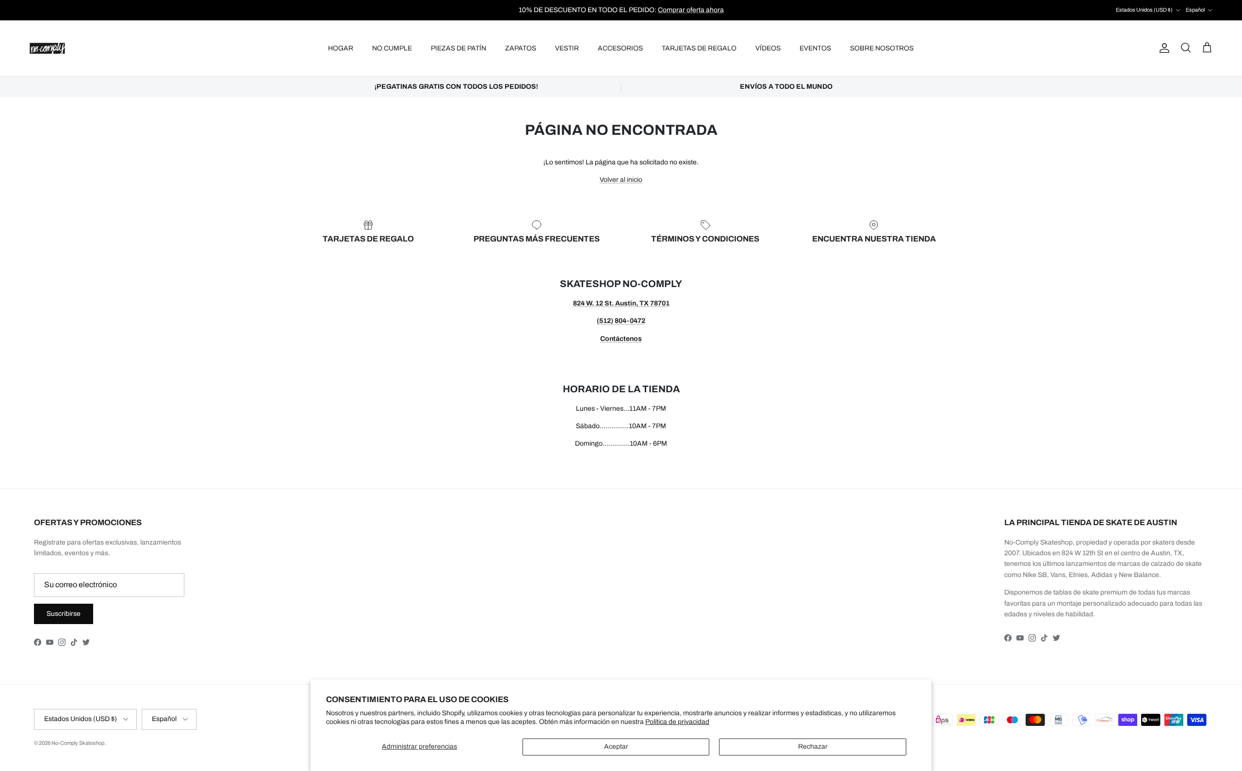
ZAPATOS (520, 48)
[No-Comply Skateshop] (47, 48)
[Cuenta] (1162, 48)
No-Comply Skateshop (77, 743)
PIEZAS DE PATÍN (458, 48)
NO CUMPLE (392, 48)
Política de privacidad (677, 721)
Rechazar (813, 746)
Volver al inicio (621, 179)
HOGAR (340, 48)
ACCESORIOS (620, 48)
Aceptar (616, 746)
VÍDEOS (768, 48)
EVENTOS (815, 48)
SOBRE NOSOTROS (882, 48)
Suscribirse (64, 613)
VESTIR (567, 48)
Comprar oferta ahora (691, 10)
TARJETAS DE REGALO (699, 48)
